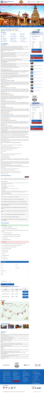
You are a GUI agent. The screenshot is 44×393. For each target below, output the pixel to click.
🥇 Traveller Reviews (25, 378)
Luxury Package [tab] (34, 39)
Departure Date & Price (19, 26)
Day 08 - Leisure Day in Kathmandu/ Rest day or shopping (10, 216)
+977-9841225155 (41, 1)
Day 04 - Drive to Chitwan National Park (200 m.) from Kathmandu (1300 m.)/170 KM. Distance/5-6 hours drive (14, 204)
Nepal (4, 28)
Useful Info (36, 26)
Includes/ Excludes (14, 26)
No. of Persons (17, 267)
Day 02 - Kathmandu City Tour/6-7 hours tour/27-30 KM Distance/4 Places (12, 199)
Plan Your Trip (24, 377)
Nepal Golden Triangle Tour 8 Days (38, 84)
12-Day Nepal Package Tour (37, 90)
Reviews (41, 26)
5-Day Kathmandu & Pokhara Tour (38, 68)
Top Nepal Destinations (16, 377)
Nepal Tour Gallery (25, 379)
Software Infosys (39, 391)
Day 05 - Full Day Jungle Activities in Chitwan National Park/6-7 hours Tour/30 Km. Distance (13, 208)
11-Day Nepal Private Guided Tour (38, 87)
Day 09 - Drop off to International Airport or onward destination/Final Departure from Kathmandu (14, 220)
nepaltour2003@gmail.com (32, 1)
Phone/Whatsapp (3, 270)
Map (24, 26)
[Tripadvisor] (37, 383)
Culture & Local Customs (16, 378)
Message (2, 273)
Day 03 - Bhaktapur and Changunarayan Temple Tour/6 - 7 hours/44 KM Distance (13, 201)
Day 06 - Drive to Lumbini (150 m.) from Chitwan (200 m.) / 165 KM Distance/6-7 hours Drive (14, 211)
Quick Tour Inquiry (15, 381)
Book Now (25, 291)
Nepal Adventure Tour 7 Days (37, 74)
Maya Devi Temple (10, 134)
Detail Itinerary (8, 26)
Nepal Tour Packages (8, 28)
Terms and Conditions (25, 380)
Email (1, 267)
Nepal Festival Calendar (16, 379)
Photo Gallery (30, 26)
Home (1, 28)
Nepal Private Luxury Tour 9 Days (38, 62)
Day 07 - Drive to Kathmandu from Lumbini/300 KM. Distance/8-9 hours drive (13, 214)
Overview (3, 26)
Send (7, 284)
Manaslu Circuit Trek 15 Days (7, 381)
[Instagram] (35, 383)
